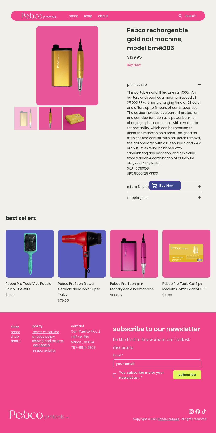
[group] (108, 266)
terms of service (45, 332)
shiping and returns (48, 340)
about (16, 340)
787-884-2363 (83, 347)
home (15, 332)
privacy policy (43, 336)
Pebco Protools (168, 419)
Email (118, 355)
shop (15, 326)
